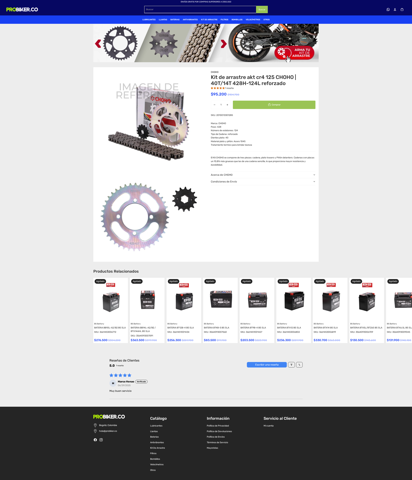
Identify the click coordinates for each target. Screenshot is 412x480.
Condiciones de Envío (224, 181)
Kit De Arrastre (157, 448)
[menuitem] (149, 19)
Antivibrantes (157, 442)
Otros (153, 470)
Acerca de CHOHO (222, 174)
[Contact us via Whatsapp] (388, 9)
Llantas (154, 431)
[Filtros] (291, 364)
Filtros (153, 453)
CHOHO (214, 72)
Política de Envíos (216, 436)
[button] (218, 88)
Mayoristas (212, 448)
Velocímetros (157, 464)
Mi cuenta (269, 425)
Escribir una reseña (267, 364)
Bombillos (155, 459)
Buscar (262, 9)
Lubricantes (156, 425)
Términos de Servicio (217, 442)
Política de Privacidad (218, 425)
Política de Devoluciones (219, 431)
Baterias (154, 436)
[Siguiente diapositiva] (316, 310)
